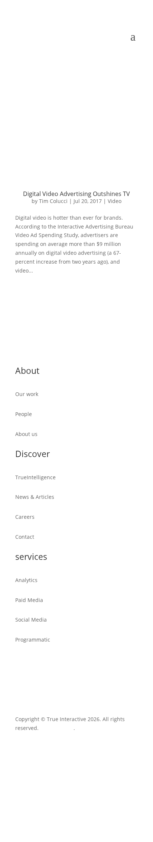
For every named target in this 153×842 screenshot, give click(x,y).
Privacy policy (57, 727)
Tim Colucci (53, 200)
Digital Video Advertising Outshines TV (76, 194)
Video (114, 200)
